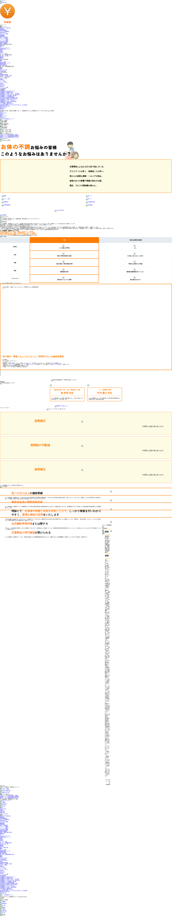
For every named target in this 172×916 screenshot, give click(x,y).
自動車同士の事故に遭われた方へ (9, 99)
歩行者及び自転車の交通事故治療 (9, 98)
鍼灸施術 (2, 35)
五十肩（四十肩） (4, 56)
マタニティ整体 (4, 33)
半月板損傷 (3, 88)
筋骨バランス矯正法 (5, 28)
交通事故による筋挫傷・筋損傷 (8, 95)
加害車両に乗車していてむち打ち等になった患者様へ (14, 105)
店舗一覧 (2, 117)
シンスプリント (4, 82)
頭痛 (1, 50)
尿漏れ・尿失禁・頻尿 (6, 75)
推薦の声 (2, 108)
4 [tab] (0, 374)
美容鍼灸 (2, 36)
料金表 (2, 114)
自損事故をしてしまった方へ (7, 100)
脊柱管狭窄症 (3, 65)
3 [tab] (0, 372)
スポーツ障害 (3, 78)
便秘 (1, 73)
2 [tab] (0, 371)
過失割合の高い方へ (5, 106)
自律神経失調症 (4, 74)
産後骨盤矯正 (3, 30)
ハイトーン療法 (4, 39)
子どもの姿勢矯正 (4, 31)
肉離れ (2, 79)
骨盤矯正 (2, 29)
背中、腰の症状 (4, 847)
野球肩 (2, 86)
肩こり (2, 46)
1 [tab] (0, 370)
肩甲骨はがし (3, 32)
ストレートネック (4, 47)
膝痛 (1, 68)
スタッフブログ (4, 813)
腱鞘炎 (2, 57)
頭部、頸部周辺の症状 (6, 832)
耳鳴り (2, 51)
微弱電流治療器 (4, 42)
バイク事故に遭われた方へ (7, 103)
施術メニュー (3, 115)
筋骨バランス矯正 (15, 362)
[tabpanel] (86, 326)
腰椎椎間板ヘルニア (5, 63)
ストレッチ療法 (4, 38)
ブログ (2, 109)
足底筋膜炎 (3, 71)
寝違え (2, 52)
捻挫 (1, 67)
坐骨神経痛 (3, 64)
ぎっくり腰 (3, 61)
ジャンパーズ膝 (4, 87)
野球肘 (2, 84)
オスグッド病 (3, 70)
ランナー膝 (3, 81)
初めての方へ (3, 107)
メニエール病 (3, 53)
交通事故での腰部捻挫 (6, 102)
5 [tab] (0, 375)
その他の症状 (3, 860)
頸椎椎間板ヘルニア (5, 49)
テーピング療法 (4, 40)
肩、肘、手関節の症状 (6, 842)
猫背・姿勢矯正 (4, 37)
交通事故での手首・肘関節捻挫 (8, 101)
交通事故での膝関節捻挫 (6, 92)
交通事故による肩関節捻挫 (7, 96)
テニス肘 (2, 80)
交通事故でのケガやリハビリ (7, 91)
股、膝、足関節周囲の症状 (7, 854)
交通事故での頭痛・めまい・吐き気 (9, 93)
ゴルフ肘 (2, 85)
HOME (1, 112)
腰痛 (1, 60)
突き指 (2, 58)
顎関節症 (2, 45)
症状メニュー (3, 116)
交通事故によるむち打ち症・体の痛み (10, 94)
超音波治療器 (3, 43)
